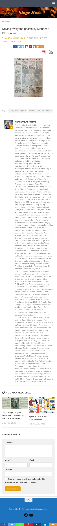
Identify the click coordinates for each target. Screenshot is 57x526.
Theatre (6, 21)
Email (32, 460)
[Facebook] (15, 46)
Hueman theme (42, 509)
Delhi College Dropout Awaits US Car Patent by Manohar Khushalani (13, 415)
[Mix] (38, 46)
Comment (9, 442)
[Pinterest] (30, 46)
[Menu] (53, 3)
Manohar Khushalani (15, 38)
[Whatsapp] (22, 46)
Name (8, 460)
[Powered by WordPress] (19, 509)
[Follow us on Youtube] (31, 515)
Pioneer (49, 111)
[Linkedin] (26, 46)
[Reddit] (34, 46)
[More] (42, 46)
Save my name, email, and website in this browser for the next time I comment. (25, 480)
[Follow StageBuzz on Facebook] (26, 515)
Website (8, 469)
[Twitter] (19, 46)
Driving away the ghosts (17, 111)
